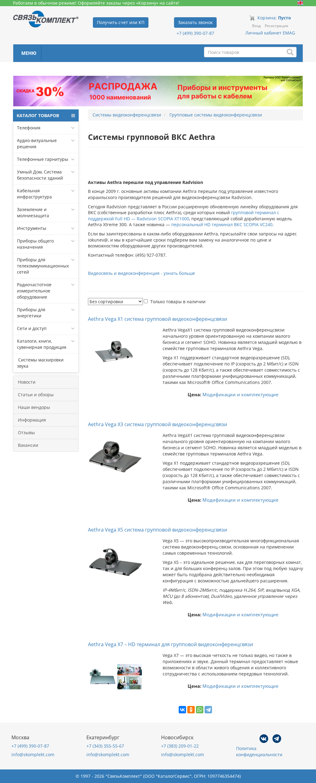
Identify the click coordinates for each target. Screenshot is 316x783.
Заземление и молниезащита (33, 212)
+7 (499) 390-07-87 (195, 33)
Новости (26, 382)
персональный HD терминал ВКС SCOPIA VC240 (221, 224)
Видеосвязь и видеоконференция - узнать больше (141, 273)
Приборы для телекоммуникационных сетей (43, 266)
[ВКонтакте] (182, 709)
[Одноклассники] (191, 709)
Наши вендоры (34, 407)
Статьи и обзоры (36, 395)
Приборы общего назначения (35, 244)
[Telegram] (208, 709)
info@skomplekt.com (32, 754)
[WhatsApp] (199, 709)
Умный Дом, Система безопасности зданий (40, 175)
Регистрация (276, 25)
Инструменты (31, 228)
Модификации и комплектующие (240, 394)
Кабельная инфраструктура (34, 194)
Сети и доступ (32, 328)
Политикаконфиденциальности (259, 751)
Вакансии (28, 445)
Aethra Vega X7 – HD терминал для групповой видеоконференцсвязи (170, 644)
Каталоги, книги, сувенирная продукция (41, 344)
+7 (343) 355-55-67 (105, 746)
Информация (32, 420)
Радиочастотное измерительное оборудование (34, 291)
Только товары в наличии (178, 301)
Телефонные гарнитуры (42, 159)
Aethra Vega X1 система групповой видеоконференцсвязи (157, 319)
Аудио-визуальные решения (37, 143)
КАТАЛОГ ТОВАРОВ (38, 115)
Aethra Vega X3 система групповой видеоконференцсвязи (157, 424)
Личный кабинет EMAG (270, 33)
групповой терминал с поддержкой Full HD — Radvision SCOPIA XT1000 (183, 216)
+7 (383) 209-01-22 (180, 746)
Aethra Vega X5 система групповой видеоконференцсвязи (157, 529)
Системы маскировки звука (40, 363)
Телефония (28, 128)
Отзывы (26, 432)
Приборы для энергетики (31, 313)
